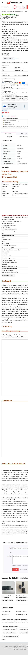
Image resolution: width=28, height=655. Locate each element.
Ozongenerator (5, 614)
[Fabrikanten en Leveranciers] (14, 2)
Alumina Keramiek (23, 633)
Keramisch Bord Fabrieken (9, 629)
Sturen (15, 569)
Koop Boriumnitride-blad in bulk (10, 636)
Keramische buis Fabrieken (9, 633)
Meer (3, 639)
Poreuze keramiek (6, 611)
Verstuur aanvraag (8, 58)
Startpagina (4, 11)
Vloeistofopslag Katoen (21, 614)
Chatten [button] (17, 58)
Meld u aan (5, 126)
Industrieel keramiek (20, 611)
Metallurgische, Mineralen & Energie (15, 11)
